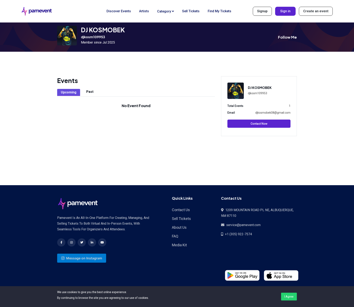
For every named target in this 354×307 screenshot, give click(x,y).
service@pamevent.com (243, 225)
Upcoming (68, 92)
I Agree (289, 296)
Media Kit (179, 245)
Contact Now (259, 123)
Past (89, 92)
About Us (179, 227)
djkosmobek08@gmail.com (272, 112)
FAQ (175, 236)
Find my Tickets (219, 11)
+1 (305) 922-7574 (238, 234)
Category (164, 11)
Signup (262, 11)
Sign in (285, 11)
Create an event (315, 11)
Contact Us (181, 210)
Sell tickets (191, 11)
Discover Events (119, 11)
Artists (144, 11)
